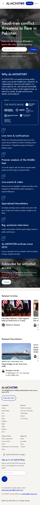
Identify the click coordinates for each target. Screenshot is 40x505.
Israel (3, 418)
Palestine (4, 421)
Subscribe (29, 3)
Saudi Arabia (5, 411)
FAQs (3, 444)
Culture (22, 416)
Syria (3, 432)
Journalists (23, 441)
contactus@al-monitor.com (29, 494)
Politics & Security (25, 408)
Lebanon (4, 429)
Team (22, 444)
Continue (6, 282)
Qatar (3, 426)
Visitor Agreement (7, 439)
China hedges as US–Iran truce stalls (14, 365)
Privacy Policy (6, 441)
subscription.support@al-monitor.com (12, 490)
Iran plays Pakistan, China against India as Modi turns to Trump (15, 319)
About (22, 439)
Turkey (4, 408)
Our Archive (24, 418)
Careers (22, 447)
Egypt (3, 424)
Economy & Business (26, 411)
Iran (3, 413)
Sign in (36, 3)
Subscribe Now (8, 398)
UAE (3, 416)
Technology (23, 413)
